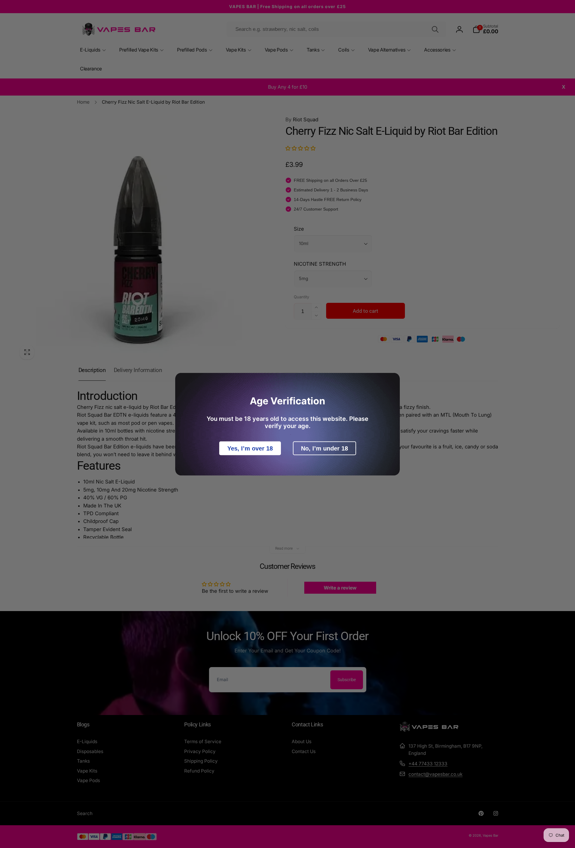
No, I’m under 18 (324, 448)
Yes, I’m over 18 (250, 448)
